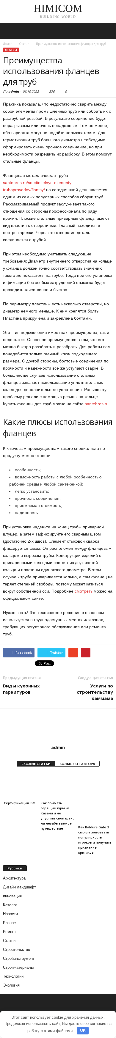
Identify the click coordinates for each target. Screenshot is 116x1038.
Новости (10, 914)
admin (13, 91)
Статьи (11, 50)
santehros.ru (97, 403)
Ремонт (9, 931)
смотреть (84, 591)
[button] (106, 30)
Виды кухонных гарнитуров (21, 689)
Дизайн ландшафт (19, 887)
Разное (9, 923)
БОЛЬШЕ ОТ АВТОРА (77, 763)
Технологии (13, 976)
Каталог (10, 905)
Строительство (16, 949)
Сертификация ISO (19, 803)
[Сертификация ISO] (20, 786)
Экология (11, 985)
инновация (12, 896)
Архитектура (14, 878)
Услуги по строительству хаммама (95, 692)
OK (83, 1030)
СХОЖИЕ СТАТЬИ (36, 763)
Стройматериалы (18, 967)
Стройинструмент (19, 958)
